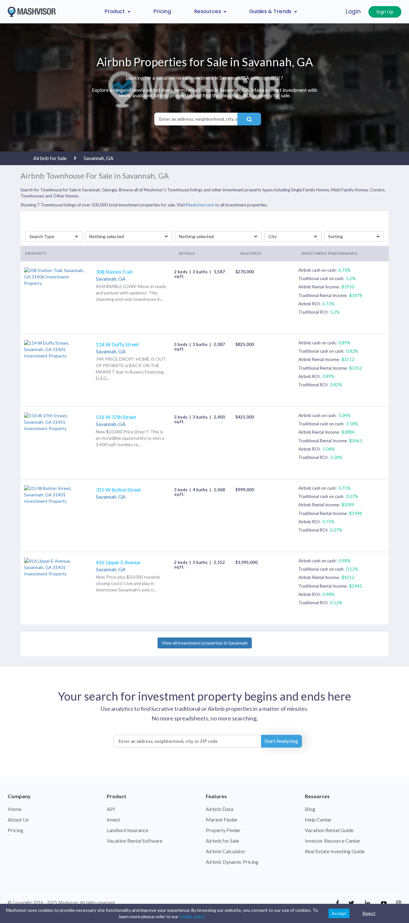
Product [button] (114, 11)
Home (14, 809)
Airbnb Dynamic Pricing (232, 862)
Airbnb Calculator (225, 851)
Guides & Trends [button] (270, 11)
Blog (310, 809)
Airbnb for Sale (222, 841)
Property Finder (223, 830)
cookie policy (192, 916)
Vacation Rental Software (134, 841)
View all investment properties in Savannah (205, 643)
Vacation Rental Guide (329, 830)
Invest (113, 819)
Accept (339, 913)
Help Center (318, 819)
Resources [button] (207, 11)
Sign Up (384, 12)
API (111, 809)
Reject (368, 913)
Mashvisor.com (200, 204)
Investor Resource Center (332, 841)
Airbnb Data (219, 809)
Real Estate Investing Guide (335, 851)
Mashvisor (68, 902)
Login (353, 11)
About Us (18, 819)
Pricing (162, 11)
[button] (53, 236)
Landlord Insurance (127, 830)
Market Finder (222, 819)
